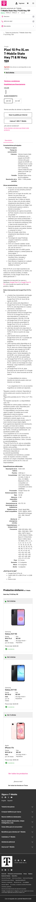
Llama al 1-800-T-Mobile (18, 121)
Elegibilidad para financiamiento (14, 84)
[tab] (8, 140)
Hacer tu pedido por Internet (18, 115)
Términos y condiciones (12, 81)
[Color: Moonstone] (9, 92)
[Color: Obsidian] (6, 92)
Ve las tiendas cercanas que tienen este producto (16, 129)
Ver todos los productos (18, 774)
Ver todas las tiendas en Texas (18, 785)
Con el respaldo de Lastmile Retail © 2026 (18, 898)
